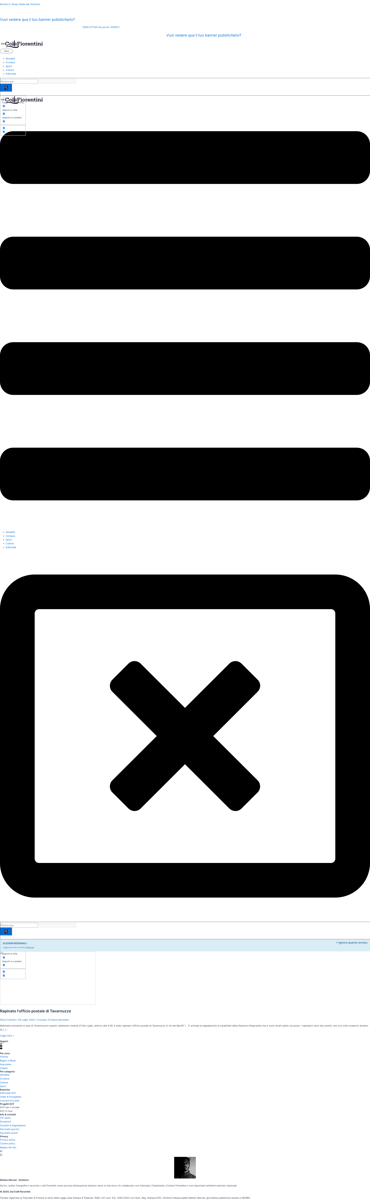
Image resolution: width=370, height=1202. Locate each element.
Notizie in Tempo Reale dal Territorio (20, 4)
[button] (185, 51)
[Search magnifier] (6, 88)
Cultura (10, 70)
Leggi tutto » (7, 1035)
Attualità (10, 58)
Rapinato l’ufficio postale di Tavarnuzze (35, 1011)
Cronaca (10, 62)
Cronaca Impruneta (58, 1019)
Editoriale (11, 73)
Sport (9, 66)
